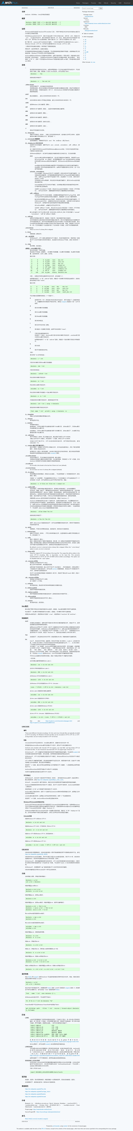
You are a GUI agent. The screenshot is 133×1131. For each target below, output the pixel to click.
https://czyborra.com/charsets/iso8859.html (42, 722)
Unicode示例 (28, 816)
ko (85, 46)
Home (78, 3)
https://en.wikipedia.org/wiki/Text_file (35, 1089)
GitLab (106, 3)
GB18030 (25, 849)
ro (85, 53)
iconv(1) (54, 569)
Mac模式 (25, 606)
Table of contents (88, 33)
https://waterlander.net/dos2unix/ (42, 1109)
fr (85, 45)
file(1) (26, 1118)
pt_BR (86, 52)
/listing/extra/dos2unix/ (91, 30)
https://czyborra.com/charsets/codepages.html (59, 721)
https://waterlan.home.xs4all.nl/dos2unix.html (97, 23)
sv (85, 57)
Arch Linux (10, 3)
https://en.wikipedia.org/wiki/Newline (35, 1094)
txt (91, 62)
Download (127, 3)
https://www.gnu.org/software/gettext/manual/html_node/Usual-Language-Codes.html (54, 1041)
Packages (85, 3)
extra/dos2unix (89, 16)
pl (85, 50)
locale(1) (75, 752)
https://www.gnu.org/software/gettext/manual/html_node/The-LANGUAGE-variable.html (55, 1055)
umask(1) (53, 453)
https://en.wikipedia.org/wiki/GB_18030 (36, 854)
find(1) (30, 977)
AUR (120, 3)
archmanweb (56, 1126)
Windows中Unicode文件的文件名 (34, 802)
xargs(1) (64, 301)
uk (85, 59)
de (85, 39)
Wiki (100, 3)
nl (85, 48)
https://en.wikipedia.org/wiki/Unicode (35, 1096)
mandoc (65, 1126)
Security (113, 3)
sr (85, 55)
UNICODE (25, 727)
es (85, 43)
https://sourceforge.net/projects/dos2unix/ (48, 1112)
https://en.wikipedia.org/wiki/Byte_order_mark (50, 779)
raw (94, 62)
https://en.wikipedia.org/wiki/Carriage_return (37, 1091)
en (85, 41)
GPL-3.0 (43, 1128)
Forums (93, 3)
